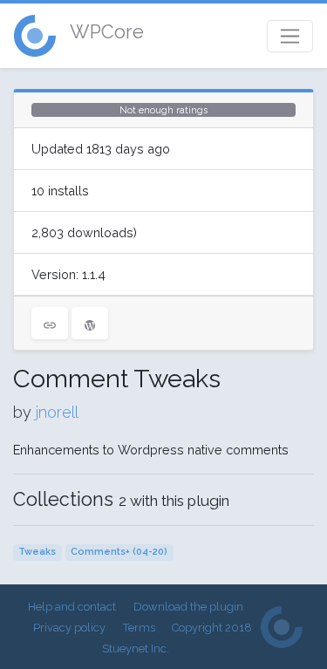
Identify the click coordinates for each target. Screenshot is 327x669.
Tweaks (37, 551)
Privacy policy (69, 627)
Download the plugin (188, 606)
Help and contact (72, 606)
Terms (139, 627)
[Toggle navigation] (290, 36)
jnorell (57, 412)
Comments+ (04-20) (119, 551)
